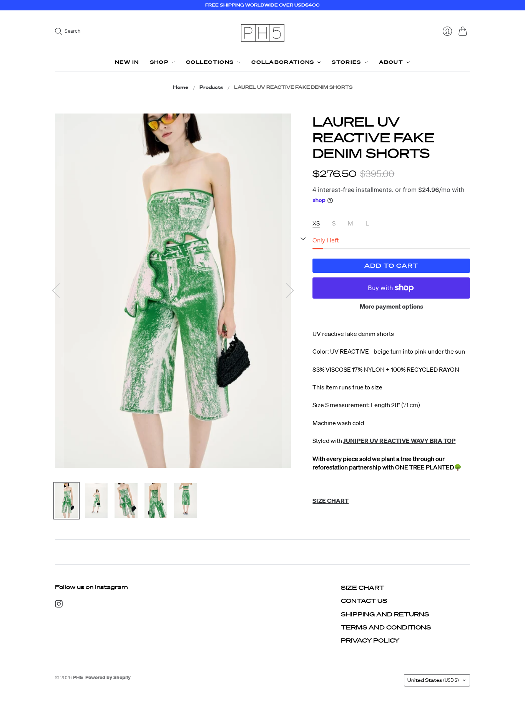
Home (180, 87)
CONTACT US (364, 600)
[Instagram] (59, 605)
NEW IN (127, 62)
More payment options (391, 306)
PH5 (78, 677)
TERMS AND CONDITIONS (386, 627)
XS (316, 223)
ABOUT (391, 62)
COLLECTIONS (210, 62)
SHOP (159, 62)
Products (211, 87)
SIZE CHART (362, 587)
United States (433, 680)
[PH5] (262, 33)
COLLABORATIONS (282, 62)
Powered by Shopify (108, 677)
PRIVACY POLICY (370, 640)
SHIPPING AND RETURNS (385, 614)
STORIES (346, 62)
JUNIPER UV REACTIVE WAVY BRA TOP (399, 440)
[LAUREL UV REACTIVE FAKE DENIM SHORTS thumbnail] (66, 500)
